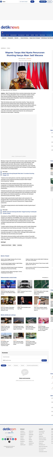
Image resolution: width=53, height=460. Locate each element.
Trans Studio (41, 441)
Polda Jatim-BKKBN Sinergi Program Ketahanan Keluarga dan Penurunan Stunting (12, 268)
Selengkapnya (45, 277)
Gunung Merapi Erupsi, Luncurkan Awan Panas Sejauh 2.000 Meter (18, 328)
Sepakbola (22, 441)
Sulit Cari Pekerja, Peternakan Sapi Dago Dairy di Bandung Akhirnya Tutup (7, 309)
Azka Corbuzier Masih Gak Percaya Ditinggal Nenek (18, 343)
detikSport (22, 439)
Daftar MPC (43, 1)
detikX (32, 35)
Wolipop (30, 436)
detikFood (31, 432)
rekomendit (41, 449)
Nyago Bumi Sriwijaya (35, 37)
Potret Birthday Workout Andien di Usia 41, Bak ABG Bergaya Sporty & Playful (43, 328)
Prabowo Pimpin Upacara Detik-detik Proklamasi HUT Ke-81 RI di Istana (37, 260)
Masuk (49, 1)
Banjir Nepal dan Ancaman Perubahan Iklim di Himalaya (30, 328)
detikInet (22, 436)
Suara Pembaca (24, 37)
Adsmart (4, 37)
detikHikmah (31, 443)
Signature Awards (42, 437)
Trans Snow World (42, 439)
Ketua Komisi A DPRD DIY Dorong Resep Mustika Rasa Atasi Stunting (37, 268)
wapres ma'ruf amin (6, 245)
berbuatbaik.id (42, 431)
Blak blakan (42, 35)
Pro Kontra (49, 35)
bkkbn (14, 245)
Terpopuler (10, 37)
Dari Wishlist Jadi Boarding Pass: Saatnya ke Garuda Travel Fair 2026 (5, 343)
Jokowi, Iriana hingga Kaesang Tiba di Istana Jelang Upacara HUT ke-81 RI (11, 260)
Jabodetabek (13, 35)
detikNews (3, 48)
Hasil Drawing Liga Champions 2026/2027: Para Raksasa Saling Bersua (8, 292)
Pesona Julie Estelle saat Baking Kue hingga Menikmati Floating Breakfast (31, 343)
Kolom (36, 35)
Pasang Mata (41, 432)
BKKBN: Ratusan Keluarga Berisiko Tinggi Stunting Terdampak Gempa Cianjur (19, 212)
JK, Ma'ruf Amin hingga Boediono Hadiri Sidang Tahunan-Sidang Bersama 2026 (11, 264)
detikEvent (41, 436)
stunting (19, 245)
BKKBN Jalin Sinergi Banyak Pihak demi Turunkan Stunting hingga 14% (18, 174)
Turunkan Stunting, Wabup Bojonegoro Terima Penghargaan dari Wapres (11, 272)
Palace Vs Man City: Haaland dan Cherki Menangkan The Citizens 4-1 (5, 328)
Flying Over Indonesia (43, 446)
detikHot (22, 437)
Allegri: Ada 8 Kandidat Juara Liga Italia (24, 308)
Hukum (27, 35)
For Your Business (42, 448)
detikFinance (22, 434)
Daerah (16, 37)
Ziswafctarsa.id (42, 444)
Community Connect (43, 451)
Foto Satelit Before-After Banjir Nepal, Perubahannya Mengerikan (41, 292)
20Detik (30, 439)
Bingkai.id (41, 443)
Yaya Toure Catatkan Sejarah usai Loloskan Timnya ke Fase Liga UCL (40, 309)
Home (3, 35)
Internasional (21, 35)
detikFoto (31, 441)
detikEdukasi (22, 432)
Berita (7, 35)
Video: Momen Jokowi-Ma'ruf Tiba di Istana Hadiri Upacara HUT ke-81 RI (37, 264)
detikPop (30, 444)
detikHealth (31, 434)
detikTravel (31, 431)
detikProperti (22, 444)
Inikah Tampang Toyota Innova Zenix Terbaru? (24, 292)
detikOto (22, 443)
